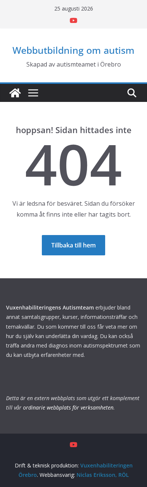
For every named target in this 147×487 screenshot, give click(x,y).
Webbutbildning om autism (73, 50)
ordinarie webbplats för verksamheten (68, 407)
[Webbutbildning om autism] (15, 93)
